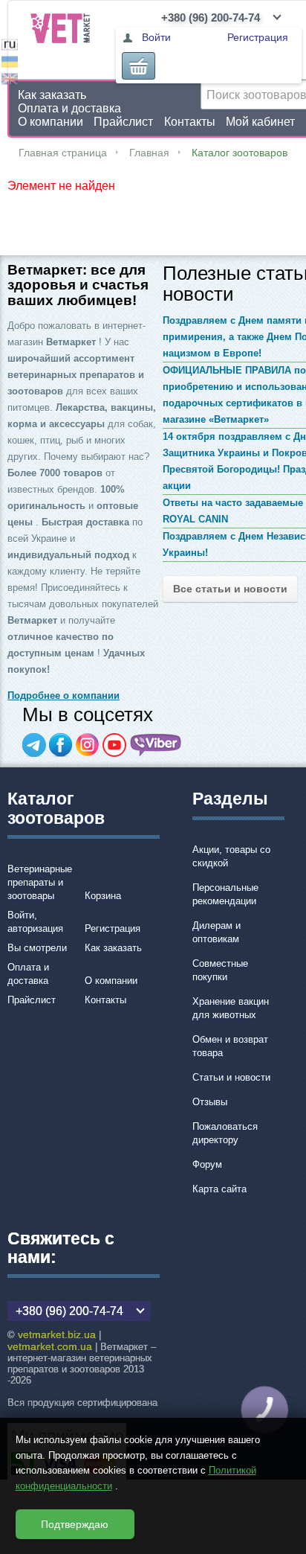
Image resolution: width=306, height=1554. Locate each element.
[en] (9, 80)
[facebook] (61, 745)
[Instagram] (88, 745)
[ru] (9, 46)
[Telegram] (34, 745)
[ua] (9, 63)
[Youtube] (114, 745)
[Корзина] (138, 66)
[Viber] (156, 745)
